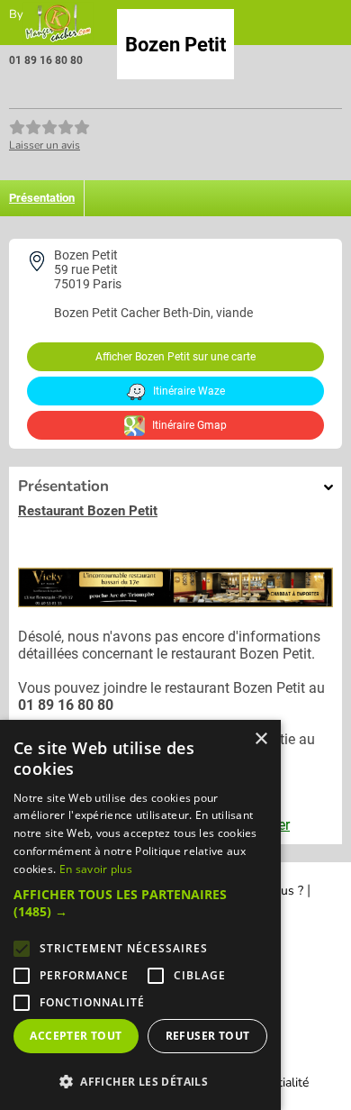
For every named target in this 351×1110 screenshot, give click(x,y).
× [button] (260, 739)
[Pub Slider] (175, 602)
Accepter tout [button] (76, 1035)
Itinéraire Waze (187, 391)
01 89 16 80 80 (46, 60)
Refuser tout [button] (208, 1035)
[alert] (140, 915)
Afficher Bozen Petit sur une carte (175, 356)
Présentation (42, 198)
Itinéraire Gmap (188, 425)
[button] (140, 903)
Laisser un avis (44, 145)
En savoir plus (95, 869)
